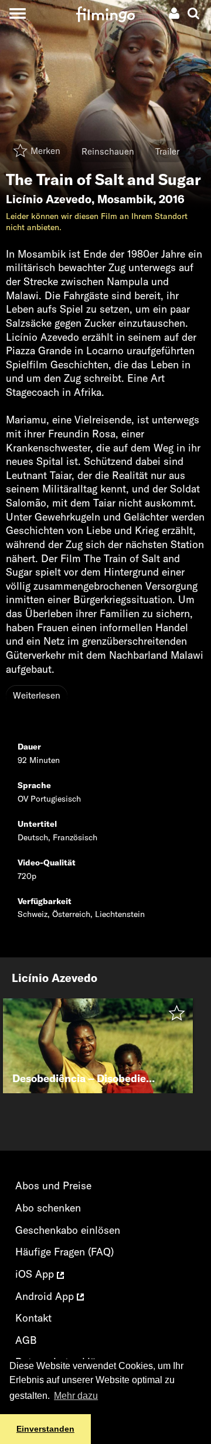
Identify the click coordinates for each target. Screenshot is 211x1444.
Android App (46, 1296)
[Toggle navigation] (17, 13)
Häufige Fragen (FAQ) (64, 1251)
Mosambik (125, 199)
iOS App (36, 1274)
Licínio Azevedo (48, 199)
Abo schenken (48, 1207)
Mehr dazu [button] (76, 1396)
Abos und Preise (53, 1185)
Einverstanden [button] (45, 1428)
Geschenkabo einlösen (67, 1230)
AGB (26, 1340)
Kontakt (33, 1318)
